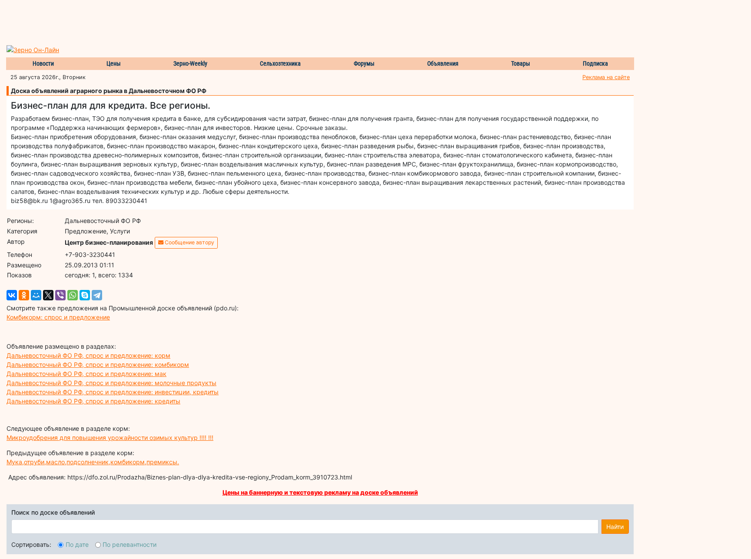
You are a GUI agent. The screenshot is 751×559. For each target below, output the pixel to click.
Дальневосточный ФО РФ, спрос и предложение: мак (86, 373)
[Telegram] (97, 295)
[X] (48, 295)
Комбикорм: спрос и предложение (58, 317)
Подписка (595, 63)
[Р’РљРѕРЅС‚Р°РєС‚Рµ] (12, 295)
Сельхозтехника (280, 63)
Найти (615, 526)
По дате (77, 544)
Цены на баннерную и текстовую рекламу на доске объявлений (320, 492)
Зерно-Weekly (190, 63)
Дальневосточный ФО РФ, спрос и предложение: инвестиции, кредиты (113, 392)
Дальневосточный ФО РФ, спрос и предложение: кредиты (93, 401)
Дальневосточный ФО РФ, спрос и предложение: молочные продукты (111, 382)
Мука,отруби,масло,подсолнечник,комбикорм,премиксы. (93, 462)
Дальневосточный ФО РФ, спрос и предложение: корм (88, 355)
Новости (43, 63)
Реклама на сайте (606, 77)
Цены (113, 63)
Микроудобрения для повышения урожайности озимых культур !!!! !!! (110, 437)
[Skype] (85, 295)
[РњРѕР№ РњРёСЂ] (36, 295)
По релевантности (129, 544)
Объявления (443, 63)
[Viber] (60, 295)
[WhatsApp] (72, 295)
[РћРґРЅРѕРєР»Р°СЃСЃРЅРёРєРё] (24, 295)
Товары (520, 63)
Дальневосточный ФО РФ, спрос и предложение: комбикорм (98, 364)
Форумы (364, 63)
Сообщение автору (188, 242)
